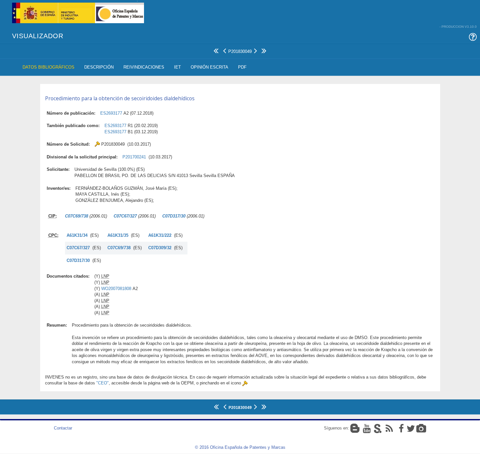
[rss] (388, 428)
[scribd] (377, 428)
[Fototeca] (421, 428)
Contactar (63, 428)
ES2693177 (111, 113)
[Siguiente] (255, 50)
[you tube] (366, 428)
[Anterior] (224, 50)
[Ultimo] (264, 50)
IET (177, 67)
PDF (242, 67)
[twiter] (410, 428)
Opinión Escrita (209, 67)
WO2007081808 (116, 288)
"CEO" (102, 383)
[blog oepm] (355, 428)
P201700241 (134, 156)
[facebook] (399, 428)
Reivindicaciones (143, 67)
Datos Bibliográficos (48, 67)
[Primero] (216, 50)
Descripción (99, 67)
